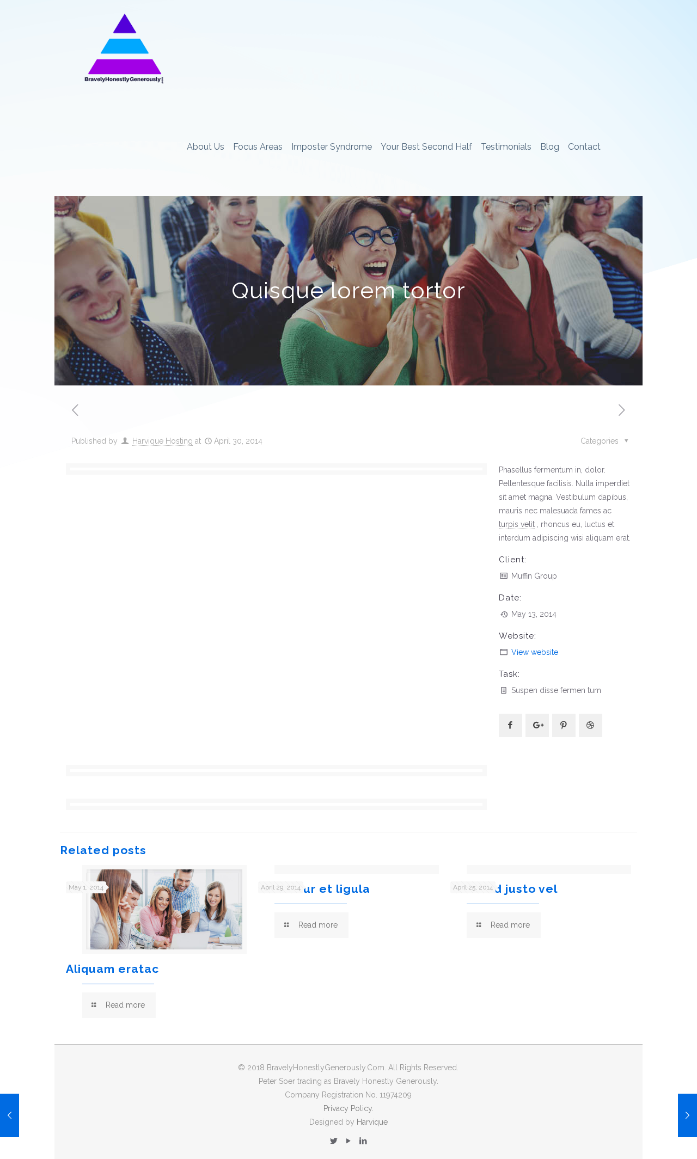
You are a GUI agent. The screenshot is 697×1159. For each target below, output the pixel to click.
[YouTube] (348, 1141)
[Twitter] (333, 1141)
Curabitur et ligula (314, 889)
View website (534, 652)
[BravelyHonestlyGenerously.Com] (123, 49)
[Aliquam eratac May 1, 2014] (9, 1115)
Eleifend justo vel (504, 889)
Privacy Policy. (348, 1108)
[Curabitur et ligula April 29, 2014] (687, 1115)
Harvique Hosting (162, 441)
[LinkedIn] (363, 1141)
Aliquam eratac (112, 969)
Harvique (372, 1122)
